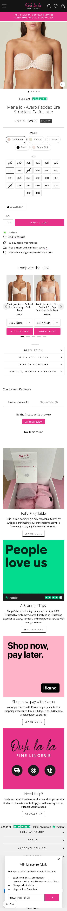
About (32, 840)
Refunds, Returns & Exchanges (33, 371)
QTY (8, 216)
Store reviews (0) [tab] (49, 402)
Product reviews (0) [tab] (18, 402)
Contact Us (34, 814)
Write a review (33, 421)
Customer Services (32, 848)
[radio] (16, 139)
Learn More (33, 533)
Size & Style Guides (33, 357)
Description (33, 350)
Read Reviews (33, 629)
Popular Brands (32, 832)
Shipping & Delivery (33, 364)
